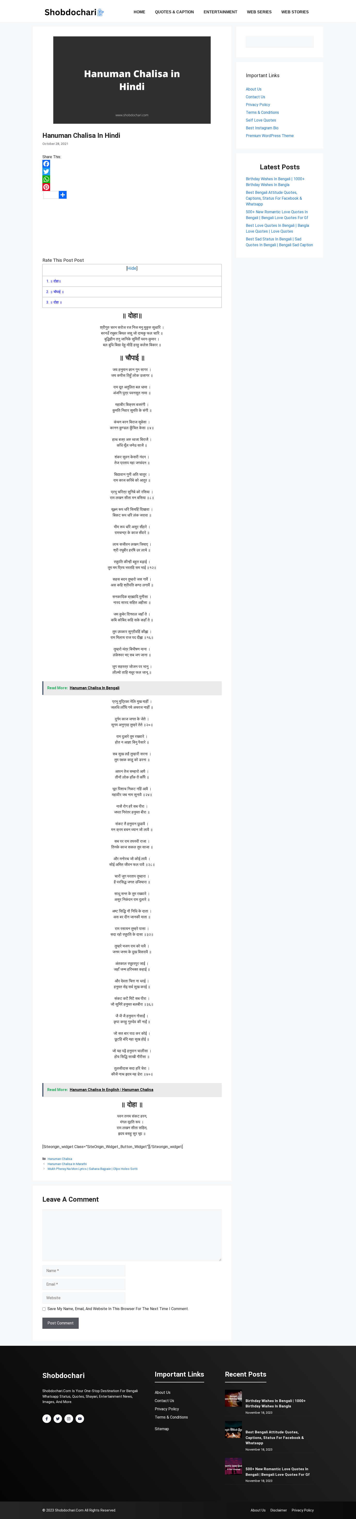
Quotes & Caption (174, 12)
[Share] (132, 195)
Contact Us (164, 1400)
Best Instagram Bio (262, 128)
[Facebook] (132, 164)
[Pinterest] (132, 187)
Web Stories (295, 12)
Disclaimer (279, 1510)
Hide (131, 268)
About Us (254, 89)
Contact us (255, 97)
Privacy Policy (258, 104)
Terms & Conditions (262, 112)
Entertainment (220, 12)
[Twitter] (132, 171)
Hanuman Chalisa (60, 1159)
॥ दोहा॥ (53, 281)
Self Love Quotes (261, 120)
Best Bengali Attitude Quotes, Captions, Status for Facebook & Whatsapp (274, 198)
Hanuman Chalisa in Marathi (67, 1164)
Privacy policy (303, 1510)
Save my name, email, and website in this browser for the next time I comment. (118, 1308)
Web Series (259, 12)
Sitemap (162, 1429)
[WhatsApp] (132, 179)
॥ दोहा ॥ (54, 302)
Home (139, 12)
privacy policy (167, 1409)
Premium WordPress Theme (270, 135)
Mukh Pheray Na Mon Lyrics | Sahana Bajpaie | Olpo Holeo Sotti (93, 1169)
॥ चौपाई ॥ (55, 292)
